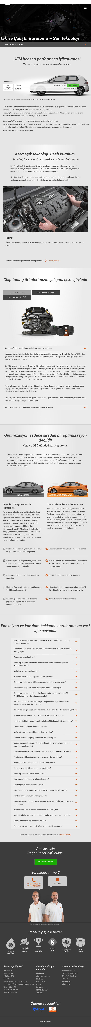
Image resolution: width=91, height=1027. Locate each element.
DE (74, 973)
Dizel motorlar (17, 293)
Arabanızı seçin (45, 861)
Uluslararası (42, 990)
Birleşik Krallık (43, 976)
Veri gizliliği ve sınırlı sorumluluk (19, 984)
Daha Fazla (53, 261)
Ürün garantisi (10, 992)
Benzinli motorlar (45, 293)
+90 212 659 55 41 (33, 884)
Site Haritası (9, 976)
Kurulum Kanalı (69, 976)
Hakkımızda (8, 970)
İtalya (38, 984)
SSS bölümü (65, 835)
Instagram (67, 970)
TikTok (65, 979)
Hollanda (40, 982)
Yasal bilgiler (10, 987)
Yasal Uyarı (8, 973)
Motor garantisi (11, 990)
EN (77, 973)
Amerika (39, 993)
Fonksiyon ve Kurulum (13, 44)
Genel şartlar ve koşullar (15, 981)
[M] (85, 8)
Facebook (66, 981)
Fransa (39, 979)
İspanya (39, 987)
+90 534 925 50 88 (33, 886)
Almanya (40, 973)
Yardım (6, 979)
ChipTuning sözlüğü (16, 297)
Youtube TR (67, 973)
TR (74, 970)
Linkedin (66, 984)
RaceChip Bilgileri (13, 966)
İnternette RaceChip (73, 966)
